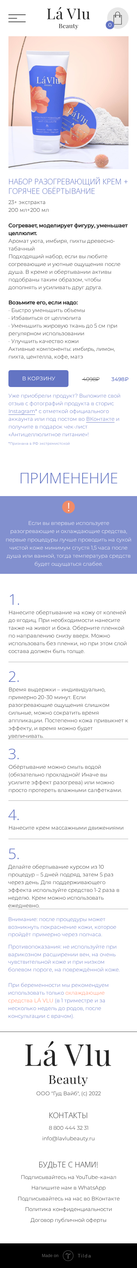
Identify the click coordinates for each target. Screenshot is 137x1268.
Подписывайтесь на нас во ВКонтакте (69, 1199)
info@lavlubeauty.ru (68, 1138)
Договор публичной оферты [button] (68, 1220)
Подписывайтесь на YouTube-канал (68, 1177)
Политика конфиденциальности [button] (68, 1209)
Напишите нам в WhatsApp (68, 1188)
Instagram (21, 411)
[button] (38, 378)
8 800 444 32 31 (69, 1128)
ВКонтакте (100, 419)
